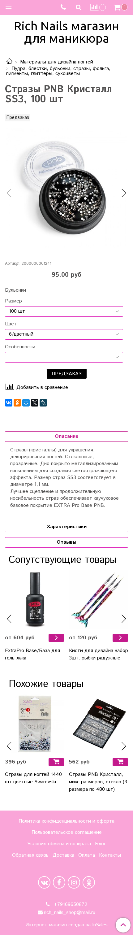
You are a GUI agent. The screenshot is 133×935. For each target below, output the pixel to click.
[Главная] (9, 62)
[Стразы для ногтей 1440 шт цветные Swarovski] (34, 723)
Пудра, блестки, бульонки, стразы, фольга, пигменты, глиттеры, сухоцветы (58, 71)
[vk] (44, 882)
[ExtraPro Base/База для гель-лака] (34, 599)
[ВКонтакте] (8, 403)
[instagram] (74, 882)
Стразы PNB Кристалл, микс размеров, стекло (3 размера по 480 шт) (98, 782)
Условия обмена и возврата (59, 843)
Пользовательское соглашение (67, 832)
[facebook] (59, 882)
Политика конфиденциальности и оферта (66, 821)
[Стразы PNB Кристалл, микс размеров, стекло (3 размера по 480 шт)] (98, 723)
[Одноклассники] (17, 403)
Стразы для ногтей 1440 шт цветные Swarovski (33, 778)
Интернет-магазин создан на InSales (66, 925)
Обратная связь (30, 855)
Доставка (63, 855)
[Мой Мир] (26, 403)
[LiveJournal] (43, 403)
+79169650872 (69, 904)
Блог (100, 843)
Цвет (11, 324)
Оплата (86, 855)
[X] (34, 403)
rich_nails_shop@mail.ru (69, 912)
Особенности (20, 347)
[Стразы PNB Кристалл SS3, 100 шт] (66, 188)
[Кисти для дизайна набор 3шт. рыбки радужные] (98, 599)
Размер (13, 301)
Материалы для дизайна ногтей (56, 62)
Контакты (110, 855)
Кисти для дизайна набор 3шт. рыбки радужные (98, 654)
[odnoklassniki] (89, 882)
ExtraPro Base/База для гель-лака (32, 654)
